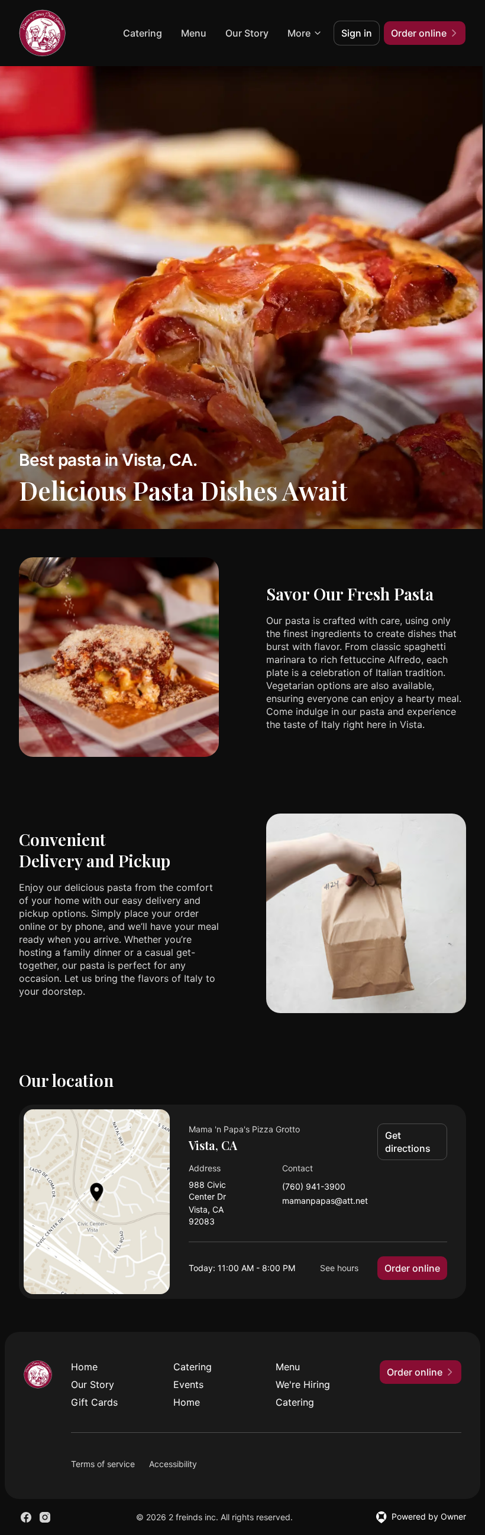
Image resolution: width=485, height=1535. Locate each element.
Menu (193, 33)
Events (188, 1384)
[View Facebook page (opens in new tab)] (26, 1517)
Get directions (408, 1141)
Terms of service (103, 1464)
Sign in (356, 33)
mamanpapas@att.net (325, 1201)
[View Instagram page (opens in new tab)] (45, 1517)
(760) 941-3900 (313, 1187)
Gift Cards (94, 1402)
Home (84, 1367)
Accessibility (173, 1464)
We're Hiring (303, 1384)
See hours (339, 1268)
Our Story (247, 33)
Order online (412, 1268)
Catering (142, 33)
